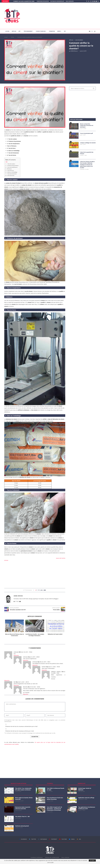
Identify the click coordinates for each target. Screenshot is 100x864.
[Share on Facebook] (38, 590)
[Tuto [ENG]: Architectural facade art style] (40, 791)
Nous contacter (70, 1)
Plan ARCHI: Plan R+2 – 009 (22, 816)
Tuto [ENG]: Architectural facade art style (55, 789)
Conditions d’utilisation (43, 1)
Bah (15, 682)
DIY (65, 31)
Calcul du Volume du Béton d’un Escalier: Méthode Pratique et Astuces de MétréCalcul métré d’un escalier (87, 164)
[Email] (96, 1)
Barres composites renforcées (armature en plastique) (86, 125)
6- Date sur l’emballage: (11, 172)
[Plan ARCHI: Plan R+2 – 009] (9, 819)
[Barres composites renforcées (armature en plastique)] (74, 126)
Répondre (16, 655)
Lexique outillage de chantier (88, 142)
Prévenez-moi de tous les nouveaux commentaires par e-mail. (21, 726)
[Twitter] (88, 1)
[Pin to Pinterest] (41, 590)
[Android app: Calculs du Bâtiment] (72, 791)
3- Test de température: (12, 167)
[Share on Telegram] (44, 590)
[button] (10, 1)
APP (19, 31)
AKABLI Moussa (74, 51)
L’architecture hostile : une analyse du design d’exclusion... (14, 634)
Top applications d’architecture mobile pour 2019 (86, 807)
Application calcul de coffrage (86, 797)
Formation (52, 31)
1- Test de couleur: (10, 164)
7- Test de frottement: (11, 174)
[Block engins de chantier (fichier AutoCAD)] (9, 800)
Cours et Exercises (41, 31)
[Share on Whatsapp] (43, 590)
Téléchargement (28, 31)
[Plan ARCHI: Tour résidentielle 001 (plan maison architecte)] (9, 791)
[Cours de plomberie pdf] (74, 136)
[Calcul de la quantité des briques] (74, 154)
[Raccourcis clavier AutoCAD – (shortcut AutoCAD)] (9, 809)
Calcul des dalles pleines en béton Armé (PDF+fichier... (27, 1)
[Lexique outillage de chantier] (74, 145)
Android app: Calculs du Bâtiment (84, 789)
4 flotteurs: (9, 169)
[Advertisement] (66, 16)
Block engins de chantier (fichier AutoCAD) (24, 798)
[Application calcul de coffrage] (72, 800)
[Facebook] (86, 1)
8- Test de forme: (10, 175)
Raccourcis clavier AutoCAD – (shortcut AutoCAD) (23, 807)
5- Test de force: (10, 170)
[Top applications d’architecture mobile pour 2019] (72, 809)
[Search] (92, 31)
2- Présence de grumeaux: (12, 165)
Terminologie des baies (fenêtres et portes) (55, 634)
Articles (14, 31)
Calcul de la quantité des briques (86, 152)
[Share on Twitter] (40, 590)
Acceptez (92, 860)
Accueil (7, 31)
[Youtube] (94, 1)
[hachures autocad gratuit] (9, 828)
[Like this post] (36, 590)
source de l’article (60, 558)
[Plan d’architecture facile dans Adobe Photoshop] (40, 800)
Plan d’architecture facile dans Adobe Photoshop (55, 798)
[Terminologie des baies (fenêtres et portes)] (55, 626)
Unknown (16, 652)
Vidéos (59, 31)
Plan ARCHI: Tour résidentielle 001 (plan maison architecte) (23, 789)
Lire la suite (50, 862)
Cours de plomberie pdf (86, 133)
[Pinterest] (92, 1)
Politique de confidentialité (57, 1)
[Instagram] (90, 1)
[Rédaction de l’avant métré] (34, 626)
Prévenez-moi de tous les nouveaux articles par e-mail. (19, 731)
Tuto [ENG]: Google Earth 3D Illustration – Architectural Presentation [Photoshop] (54, 808)
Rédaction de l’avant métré (35, 634)
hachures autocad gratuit (22, 826)
